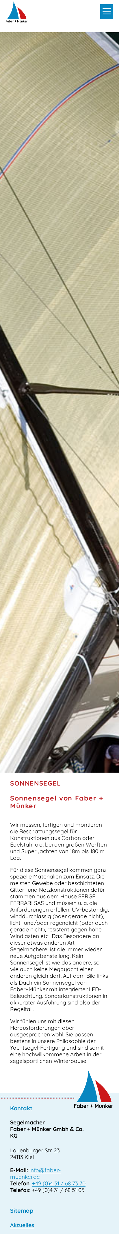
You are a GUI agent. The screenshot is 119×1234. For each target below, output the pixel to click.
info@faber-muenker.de (35, 1173)
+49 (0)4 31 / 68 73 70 (58, 1183)
